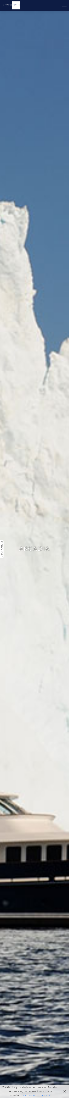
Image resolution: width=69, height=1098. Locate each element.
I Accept (45, 1095)
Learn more (28, 1095)
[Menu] (64, 5)
